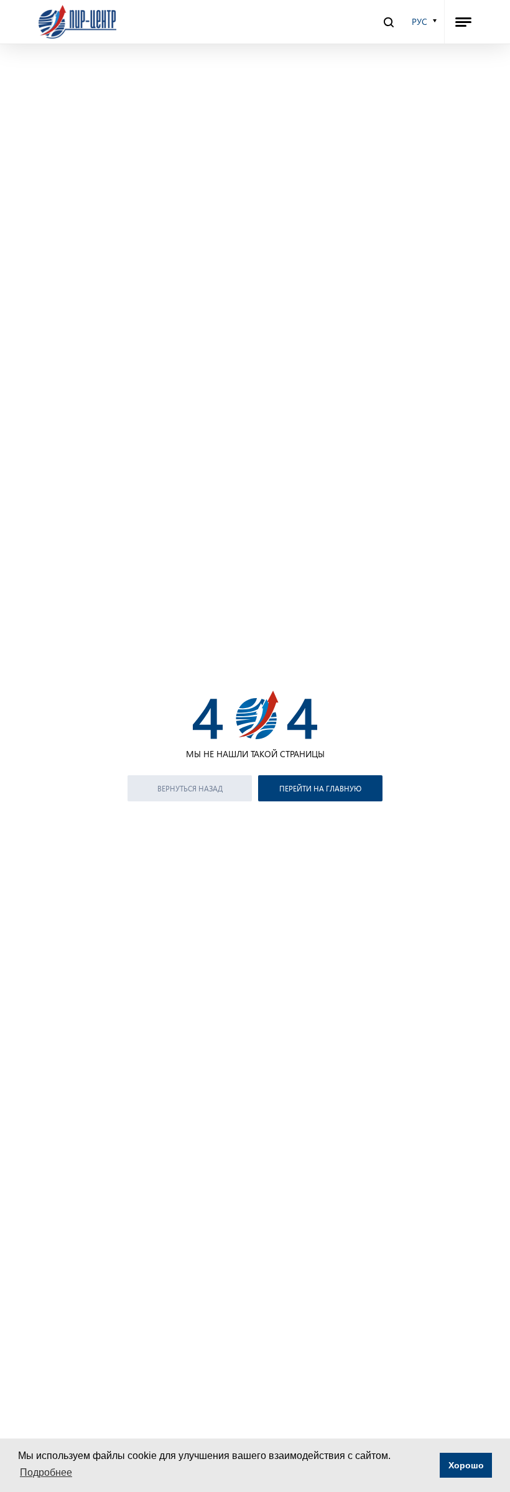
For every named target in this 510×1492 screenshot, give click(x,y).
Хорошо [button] (466, 1465)
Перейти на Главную (320, 788)
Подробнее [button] (46, 1472)
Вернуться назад (190, 788)
